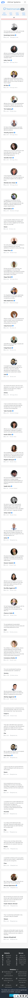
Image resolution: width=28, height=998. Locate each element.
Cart (8, 959)
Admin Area (22, 963)
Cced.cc (22, 985)
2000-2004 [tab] (23, 13)
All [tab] (14, 17)
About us (22, 955)
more (17, 969)
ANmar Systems (13, 2)
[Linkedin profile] (15, 35)
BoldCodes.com (8, 972)
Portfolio (8, 957)
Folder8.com (22, 978)
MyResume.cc (8, 978)
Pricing (8, 963)
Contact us (22, 957)
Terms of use (22, 961)
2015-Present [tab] (4, 13)
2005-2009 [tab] (17, 13)
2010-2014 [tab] (10, 13)
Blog (8, 964)
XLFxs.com (8, 985)
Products (8, 955)
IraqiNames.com (22, 972)
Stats (22, 964)
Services (8, 961)
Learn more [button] (17, 991)
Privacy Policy (22, 959)
